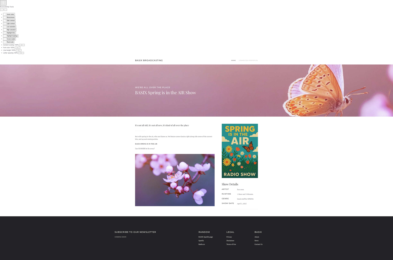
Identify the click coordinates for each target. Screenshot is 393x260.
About (257, 237)
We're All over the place (152, 87)
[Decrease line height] (17, 50)
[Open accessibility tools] (3, 3)
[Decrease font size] (16, 48)
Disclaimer (230, 240)
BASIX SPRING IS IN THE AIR (146, 144)
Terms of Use (231, 244)
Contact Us (259, 244)
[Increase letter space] (22, 53)
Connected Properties (248, 60)
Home (233, 60)
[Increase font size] (19, 48)
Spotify (201, 240)
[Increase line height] (20, 50)
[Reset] (1, 9)
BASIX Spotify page (206, 237)
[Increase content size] (23, 45)
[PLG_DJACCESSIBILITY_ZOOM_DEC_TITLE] (20, 45)
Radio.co (202, 244)
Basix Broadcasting (149, 60)
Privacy (229, 237)
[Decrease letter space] (19, 53)
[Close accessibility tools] (5, 9)
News (257, 240)
